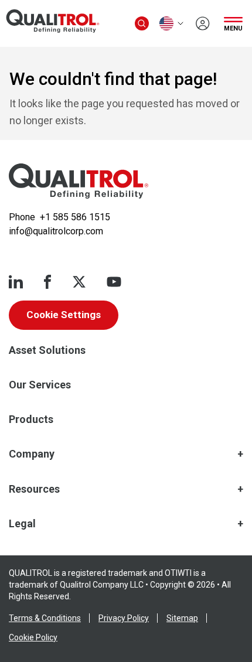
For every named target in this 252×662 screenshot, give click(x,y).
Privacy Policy (123, 618)
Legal (22, 523)
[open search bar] (142, 23)
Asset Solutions (47, 350)
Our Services (40, 384)
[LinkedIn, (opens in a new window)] (16, 282)
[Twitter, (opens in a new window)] (79, 282)
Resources (34, 489)
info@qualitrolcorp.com (56, 231)
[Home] (78, 181)
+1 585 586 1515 (75, 217)
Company (32, 454)
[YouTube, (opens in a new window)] (114, 282)
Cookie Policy (33, 637)
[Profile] (203, 23)
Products (31, 419)
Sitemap (182, 618)
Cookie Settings (63, 314)
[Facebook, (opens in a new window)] (47, 282)
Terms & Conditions (45, 618)
